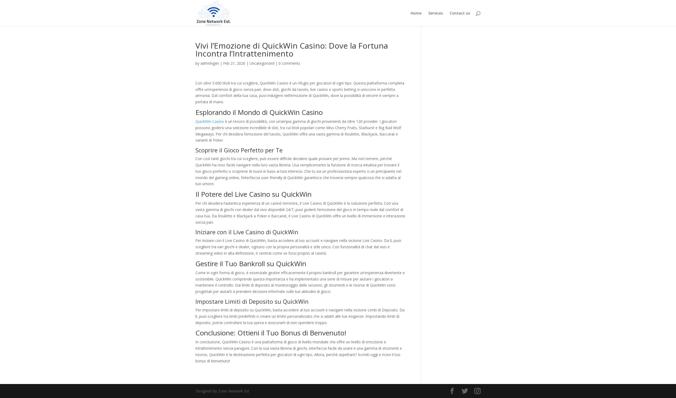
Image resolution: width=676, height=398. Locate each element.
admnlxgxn (209, 63)
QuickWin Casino (209, 121)
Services (435, 13)
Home (416, 13)
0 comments (289, 63)
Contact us (460, 13)
